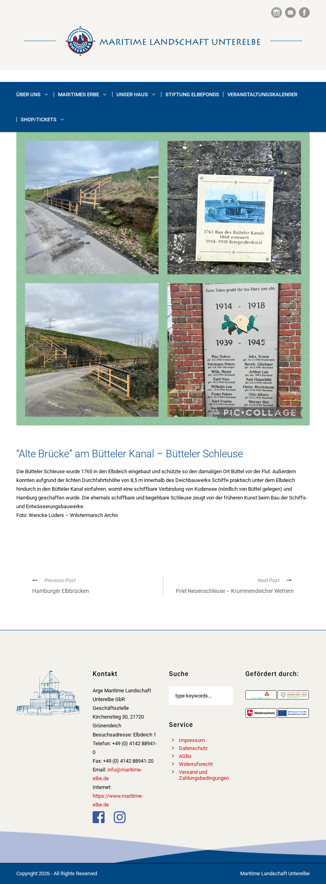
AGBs (185, 756)
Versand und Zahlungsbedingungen (204, 775)
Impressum (192, 740)
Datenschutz (193, 748)
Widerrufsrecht (196, 764)
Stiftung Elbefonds (192, 94)
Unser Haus (132, 94)
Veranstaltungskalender (262, 94)
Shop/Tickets (38, 119)
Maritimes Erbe (78, 94)
